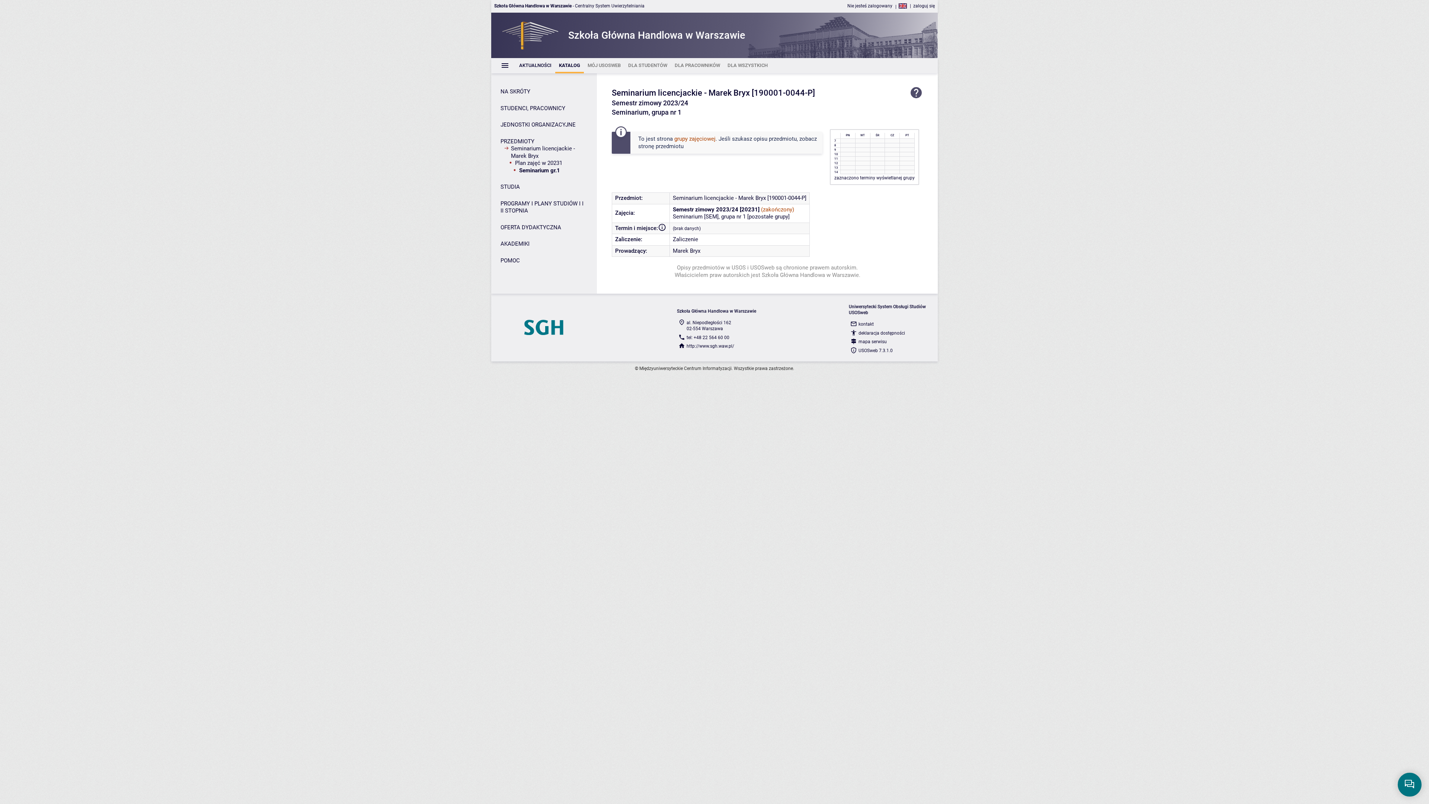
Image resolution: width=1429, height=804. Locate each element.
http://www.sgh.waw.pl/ (710, 346)
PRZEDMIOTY (517, 141)
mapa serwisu (873, 341)
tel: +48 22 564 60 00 (708, 337)
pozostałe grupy (768, 216)
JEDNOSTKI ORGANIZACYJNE (538, 124)
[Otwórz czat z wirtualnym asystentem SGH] (1410, 785)
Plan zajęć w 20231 (538, 163)
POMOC (510, 260)
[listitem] (535, 65)
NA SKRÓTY (515, 91)
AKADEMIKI (515, 243)
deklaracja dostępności (882, 333)
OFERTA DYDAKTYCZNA (531, 227)
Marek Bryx (686, 251)
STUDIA (510, 187)
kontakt (866, 324)
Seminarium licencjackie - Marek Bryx (543, 152)
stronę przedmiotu (661, 146)
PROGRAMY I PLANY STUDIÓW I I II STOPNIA (542, 207)
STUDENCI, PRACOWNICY (533, 108)
